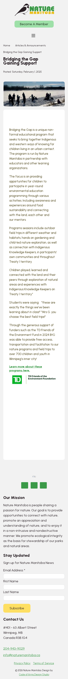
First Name (10, 581)
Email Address (14, 570)
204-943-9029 (14, 649)
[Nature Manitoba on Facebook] (24, 485)
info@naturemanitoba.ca (21, 655)
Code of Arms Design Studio (34, 674)
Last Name (11, 592)
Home (6, 45)
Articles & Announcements (30, 45)
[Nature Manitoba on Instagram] (34, 485)
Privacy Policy (22, 663)
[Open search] (44, 35)
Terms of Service (43, 663)
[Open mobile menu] (33, 35)
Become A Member (34, 24)
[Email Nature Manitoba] (43, 485)
